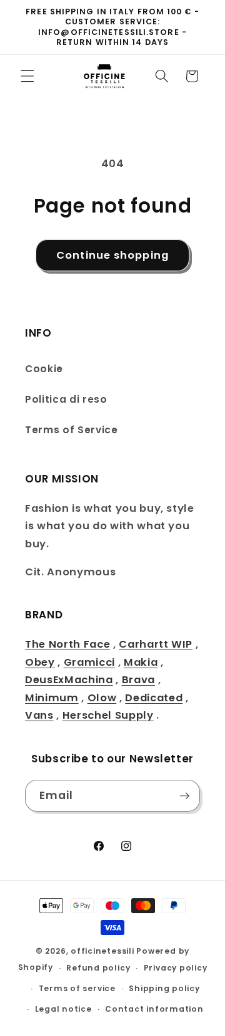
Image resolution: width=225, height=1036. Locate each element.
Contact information (154, 1009)
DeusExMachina (69, 680)
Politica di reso (66, 399)
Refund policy (98, 967)
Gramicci (89, 662)
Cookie (44, 368)
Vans (39, 715)
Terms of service (77, 988)
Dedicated (153, 698)
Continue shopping (112, 255)
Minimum (52, 698)
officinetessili (102, 951)
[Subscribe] (184, 796)
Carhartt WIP (155, 644)
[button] (27, 76)
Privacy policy (176, 967)
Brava (138, 680)
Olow (102, 698)
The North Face (67, 644)
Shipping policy (164, 988)
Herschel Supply (108, 715)
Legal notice (63, 1009)
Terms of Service (71, 429)
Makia (141, 662)
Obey (40, 662)
